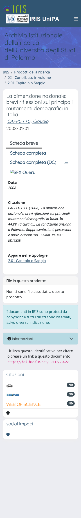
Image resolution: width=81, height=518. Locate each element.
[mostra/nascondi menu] (76, 19)
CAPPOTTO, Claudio (27, 121)
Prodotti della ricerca (32, 72)
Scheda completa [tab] (28, 153)
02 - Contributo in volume (29, 77)
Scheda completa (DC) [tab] (33, 162)
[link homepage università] (33, 19)
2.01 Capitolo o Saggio (26, 82)
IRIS (6, 72)
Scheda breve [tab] (24, 143)
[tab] (66, 162)
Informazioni (22, 338)
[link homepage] (16, 8)
